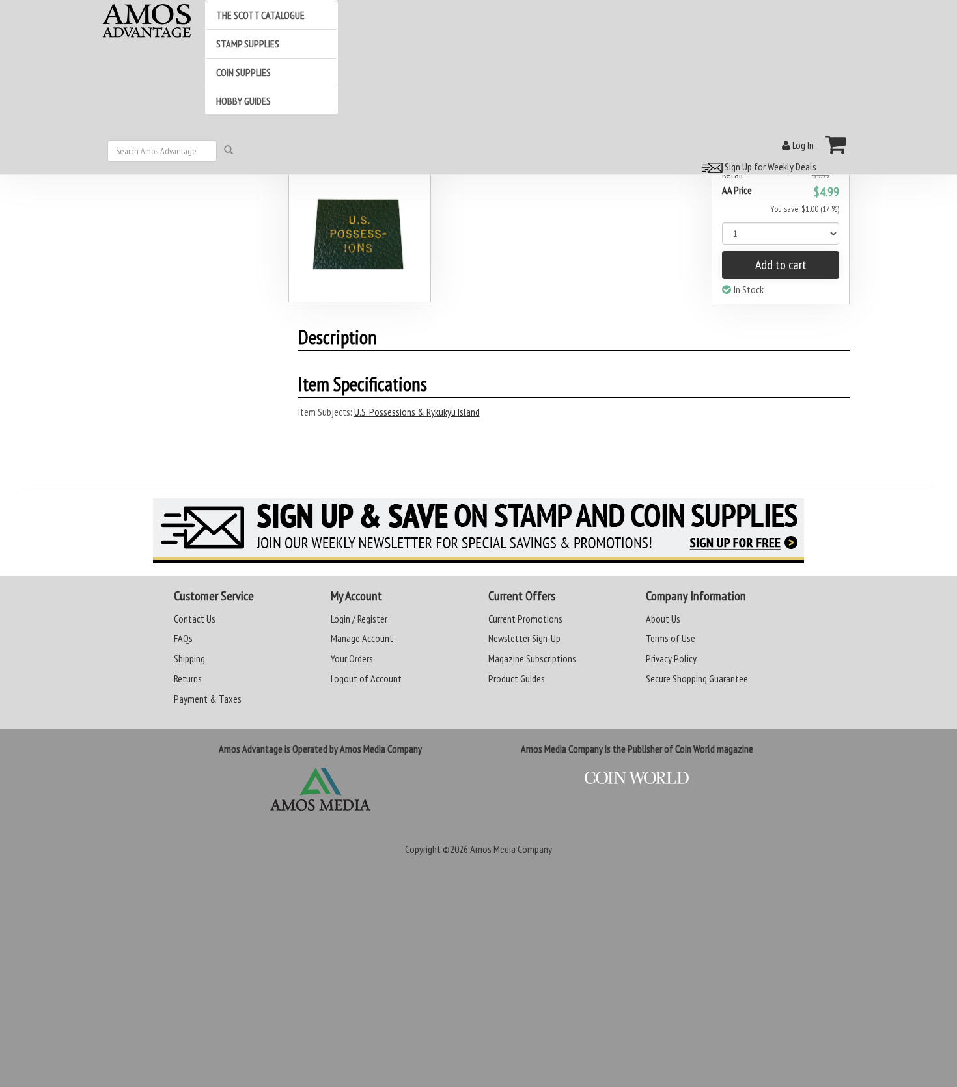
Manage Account (362, 638)
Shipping (189, 658)
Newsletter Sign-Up (524, 638)
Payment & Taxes (208, 698)
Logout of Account (366, 678)
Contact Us (194, 618)
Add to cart (781, 264)
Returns (188, 678)
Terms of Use (670, 638)
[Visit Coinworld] (637, 778)
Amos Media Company (511, 848)
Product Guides (516, 678)
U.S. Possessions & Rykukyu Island (417, 411)
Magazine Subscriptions (532, 658)
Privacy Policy (671, 658)
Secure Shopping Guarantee (697, 678)
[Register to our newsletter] (478, 530)
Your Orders (352, 658)
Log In (802, 145)
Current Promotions (525, 618)
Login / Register (359, 618)
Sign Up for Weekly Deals (769, 166)
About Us (663, 618)
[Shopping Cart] (836, 144)
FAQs (183, 638)
